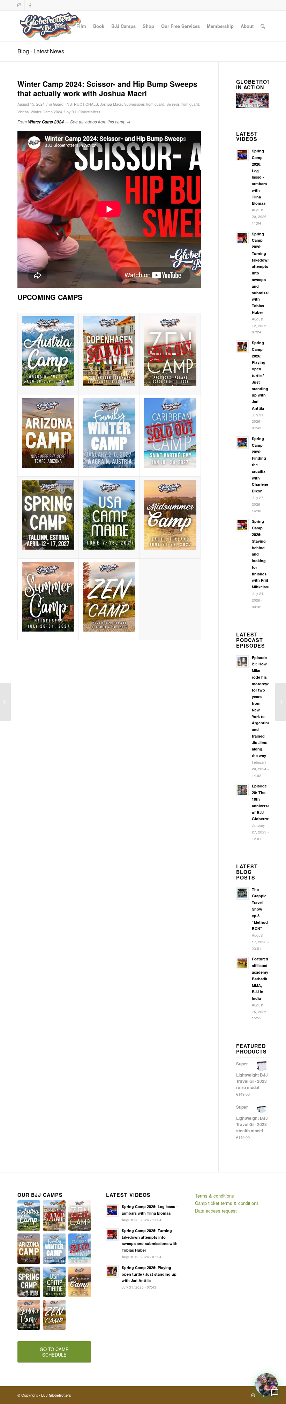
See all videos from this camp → (100, 121)
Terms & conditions (214, 1195)
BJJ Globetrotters (86, 111)
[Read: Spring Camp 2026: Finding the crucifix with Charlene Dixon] (242, 442)
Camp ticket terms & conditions (227, 1203)
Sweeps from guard (182, 104)
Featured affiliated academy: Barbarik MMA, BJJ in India (261, 978)
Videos (23, 111)
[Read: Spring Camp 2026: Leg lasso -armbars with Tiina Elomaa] (242, 155)
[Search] (263, 26)
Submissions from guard (144, 104)
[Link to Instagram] (19, 5)
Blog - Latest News (40, 51)
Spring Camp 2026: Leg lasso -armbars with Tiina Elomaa (259, 177)
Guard (58, 104)
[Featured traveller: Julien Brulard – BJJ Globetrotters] (5, 702)
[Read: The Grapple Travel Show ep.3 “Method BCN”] (242, 893)
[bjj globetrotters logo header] (50, 26)
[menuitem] (63, 26)
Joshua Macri (111, 104)
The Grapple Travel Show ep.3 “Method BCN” (260, 909)
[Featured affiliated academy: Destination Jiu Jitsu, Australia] (280, 702)
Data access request (216, 1210)
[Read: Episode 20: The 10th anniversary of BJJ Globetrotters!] (242, 790)
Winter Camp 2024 (46, 111)
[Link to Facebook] (30, 5)
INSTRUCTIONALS (82, 104)
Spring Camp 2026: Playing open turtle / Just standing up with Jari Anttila (260, 375)
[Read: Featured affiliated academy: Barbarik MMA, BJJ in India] (242, 963)
